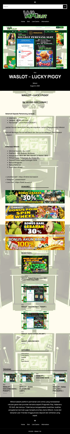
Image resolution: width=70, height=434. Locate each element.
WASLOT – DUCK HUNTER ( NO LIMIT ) (33, 334)
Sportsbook (25, 361)
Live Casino (25, 356)
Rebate (23, 357)
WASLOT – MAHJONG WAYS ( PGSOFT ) (33, 307)
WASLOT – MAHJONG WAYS (30, 341)
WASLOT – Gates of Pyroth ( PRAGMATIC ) (59, 389)
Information (24, 276)
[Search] (65, 6)
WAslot (35, 83)
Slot (35, 73)
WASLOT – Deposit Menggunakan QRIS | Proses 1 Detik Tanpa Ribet (34, 279)
